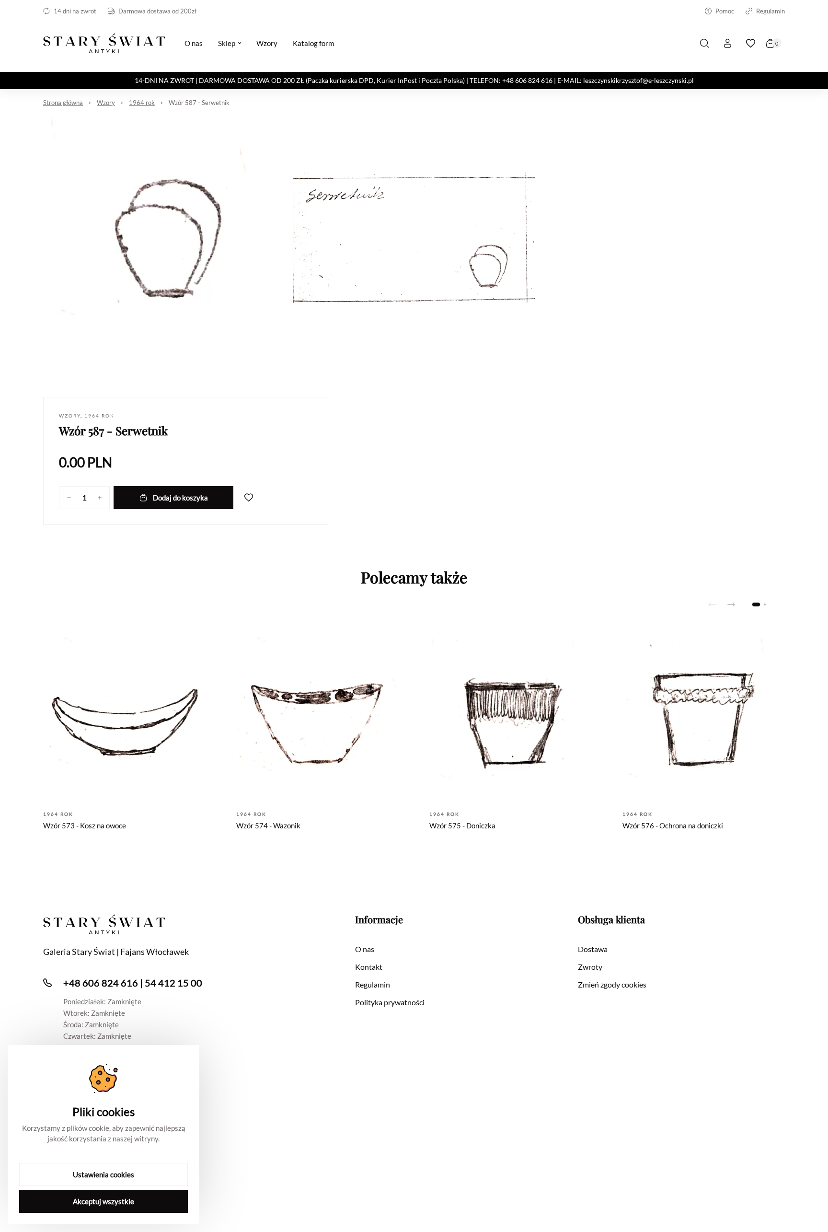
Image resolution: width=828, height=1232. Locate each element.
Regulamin (770, 11)
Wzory (106, 102)
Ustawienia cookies (103, 1174)
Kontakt (368, 966)
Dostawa (593, 948)
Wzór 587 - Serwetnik (199, 102)
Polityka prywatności (390, 1002)
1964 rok (142, 102)
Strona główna (63, 102)
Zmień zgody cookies (612, 984)
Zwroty (590, 966)
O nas (364, 948)
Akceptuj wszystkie (103, 1201)
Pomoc (724, 11)
